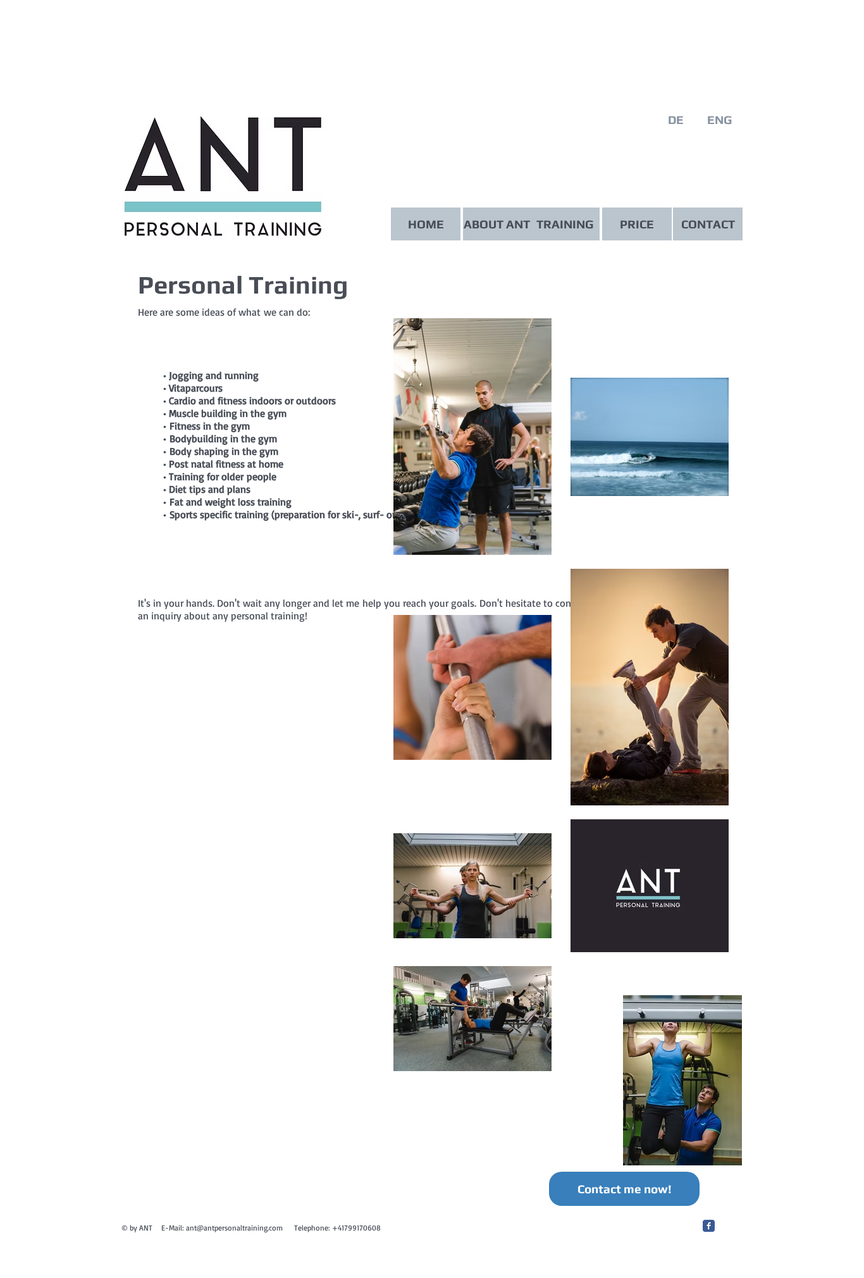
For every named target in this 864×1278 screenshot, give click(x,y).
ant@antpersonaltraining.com (234, 1227)
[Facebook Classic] (709, 1226)
